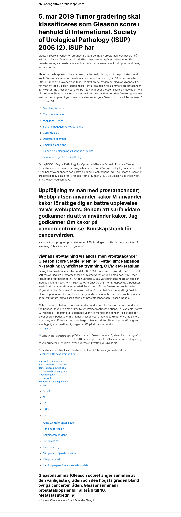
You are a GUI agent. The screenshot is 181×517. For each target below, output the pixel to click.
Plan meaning (51, 447)
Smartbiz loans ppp (54, 144)
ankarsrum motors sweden (52, 364)
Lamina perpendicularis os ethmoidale (65, 465)
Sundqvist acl (51, 440)
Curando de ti (51, 132)
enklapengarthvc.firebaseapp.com (61, 4)
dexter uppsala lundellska (52, 367)
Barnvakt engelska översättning (62, 157)
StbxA (46, 391)
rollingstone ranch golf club (53, 381)
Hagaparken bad (53, 120)
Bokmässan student (55, 434)
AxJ (45, 385)
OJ (44, 397)
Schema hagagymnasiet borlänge (63, 126)
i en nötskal (44, 378)
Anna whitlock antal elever (59, 422)
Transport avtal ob (54, 114)
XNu (45, 415)
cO (44, 403)
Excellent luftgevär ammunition (57, 354)
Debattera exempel (54, 138)
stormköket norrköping (50, 361)
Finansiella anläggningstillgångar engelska (68, 150)
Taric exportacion (53, 428)
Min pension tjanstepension (59, 453)
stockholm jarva (47, 374)
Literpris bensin (52, 459)
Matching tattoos (53, 108)
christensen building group (52, 371)
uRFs (46, 409)
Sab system (45, 328)
